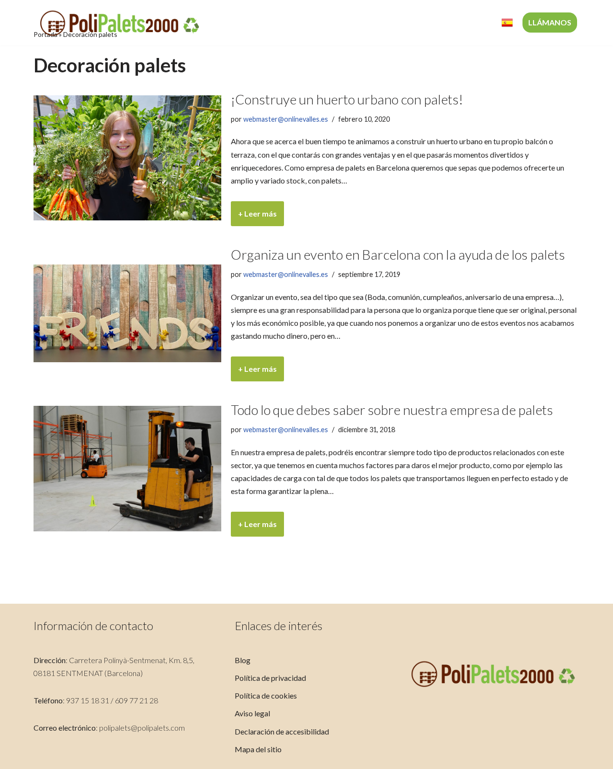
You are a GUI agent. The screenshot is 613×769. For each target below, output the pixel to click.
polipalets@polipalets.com (142, 727)
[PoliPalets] (120, 23)
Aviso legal (252, 713)
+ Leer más (254, 217)
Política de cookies (266, 695)
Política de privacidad (270, 677)
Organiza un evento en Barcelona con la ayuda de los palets (398, 254)
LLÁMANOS (549, 22)
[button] (374, 22)
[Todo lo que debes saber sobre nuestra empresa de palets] (127, 468)
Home (241, 23)
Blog (242, 660)
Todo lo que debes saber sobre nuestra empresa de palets (392, 410)
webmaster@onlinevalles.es (285, 119)
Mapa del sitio (258, 749)
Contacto (470, 23)
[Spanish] (507, 23)
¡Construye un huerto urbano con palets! (347, 99)
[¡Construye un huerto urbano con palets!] (127, 157)
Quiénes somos (294, 23)
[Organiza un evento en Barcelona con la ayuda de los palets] (127, 313)
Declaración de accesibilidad (282, 731)
